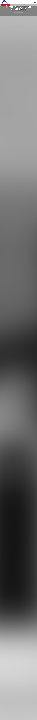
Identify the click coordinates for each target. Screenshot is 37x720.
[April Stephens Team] (5, 2)
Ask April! (6, 5)
